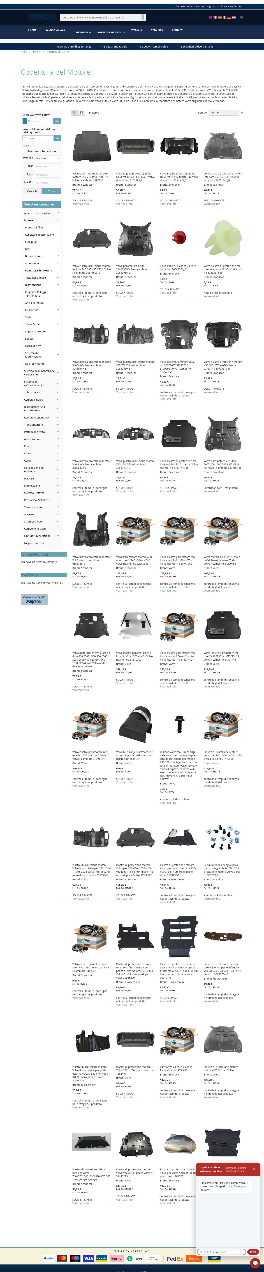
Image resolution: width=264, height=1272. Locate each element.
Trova (51, 191)
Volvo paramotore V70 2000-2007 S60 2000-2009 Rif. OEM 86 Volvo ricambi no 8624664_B (222, 464)
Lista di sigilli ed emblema (34, 469)
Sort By (202, 112)
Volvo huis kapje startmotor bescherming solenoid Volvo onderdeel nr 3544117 (135, 755)
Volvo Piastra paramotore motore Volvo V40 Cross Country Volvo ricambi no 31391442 (178, 656)
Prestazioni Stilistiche (37, 500)
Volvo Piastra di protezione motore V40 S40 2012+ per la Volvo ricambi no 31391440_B (179, 464)
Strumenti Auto (33, 521)
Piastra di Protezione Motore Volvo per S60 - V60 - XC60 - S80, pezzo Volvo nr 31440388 (223, 755)
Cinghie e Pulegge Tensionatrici (36, 293)
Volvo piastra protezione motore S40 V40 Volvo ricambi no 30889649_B (91, 365)
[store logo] (42, 17)
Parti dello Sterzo (34, 432)
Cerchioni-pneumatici (37, 417)
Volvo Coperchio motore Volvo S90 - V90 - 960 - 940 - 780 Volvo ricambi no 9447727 (91, 967)
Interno (28, 453)
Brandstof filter (34, 227)
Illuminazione (32, 485)
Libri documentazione (37, 536)
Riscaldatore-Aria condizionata (34, 408)
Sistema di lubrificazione (33, 354)
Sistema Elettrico (34, 493)
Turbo (28, 317)
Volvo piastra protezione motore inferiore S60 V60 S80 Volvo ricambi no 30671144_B (223, 177)
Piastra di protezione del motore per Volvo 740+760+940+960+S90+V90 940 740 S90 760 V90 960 (91, 1174)
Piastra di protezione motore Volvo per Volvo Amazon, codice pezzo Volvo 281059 (179, 1173)
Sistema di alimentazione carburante (39, 372)
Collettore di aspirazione (40, 234)
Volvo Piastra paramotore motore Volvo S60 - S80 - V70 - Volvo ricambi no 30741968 (178, 560)
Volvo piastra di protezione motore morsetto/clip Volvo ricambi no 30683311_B (223, 269)
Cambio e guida (33, 399)
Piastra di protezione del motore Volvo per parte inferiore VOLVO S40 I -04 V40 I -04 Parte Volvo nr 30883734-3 (222, 969)
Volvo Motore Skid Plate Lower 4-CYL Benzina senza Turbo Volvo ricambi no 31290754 (222, 560)
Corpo (27, 460)
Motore (37, 51)
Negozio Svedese (34, 543)
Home (24, 51)
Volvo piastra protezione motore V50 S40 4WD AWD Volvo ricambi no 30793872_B (223, 365)
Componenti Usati (35, 528)
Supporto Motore (35, 331)
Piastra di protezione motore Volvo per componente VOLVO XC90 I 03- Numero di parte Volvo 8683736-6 (178, 870)
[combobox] (103, 17)
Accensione (32, 263)
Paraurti (29, 478)
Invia (253, 1252)
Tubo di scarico (33, 392)
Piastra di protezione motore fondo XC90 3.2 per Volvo (221, 1068)
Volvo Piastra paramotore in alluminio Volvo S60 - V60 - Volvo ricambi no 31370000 (134, 656)
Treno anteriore (33, 424)
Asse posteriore (33, 439)
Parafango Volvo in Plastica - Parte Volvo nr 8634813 (177, 1068)
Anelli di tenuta (34, 302)
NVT (27, 249)
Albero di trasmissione (37, 213)
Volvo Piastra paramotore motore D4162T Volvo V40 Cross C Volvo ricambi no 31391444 (90, 755)
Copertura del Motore (38, 270)
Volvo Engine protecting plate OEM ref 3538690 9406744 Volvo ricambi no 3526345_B (179, 177)
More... (26, 145)
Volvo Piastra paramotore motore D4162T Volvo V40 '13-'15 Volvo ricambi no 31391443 (221, 656)
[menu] (132, 32)
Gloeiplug (31, 241)
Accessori (30, 514)
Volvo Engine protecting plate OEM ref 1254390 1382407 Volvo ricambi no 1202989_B (135, 177)
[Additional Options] (34, 599)
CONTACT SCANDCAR (182, 17)
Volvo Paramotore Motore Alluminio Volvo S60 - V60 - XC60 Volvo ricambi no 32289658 (134, 560)
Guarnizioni (32, 310)
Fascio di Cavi (33, 345)
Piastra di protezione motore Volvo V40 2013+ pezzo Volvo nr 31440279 (135, 1173)
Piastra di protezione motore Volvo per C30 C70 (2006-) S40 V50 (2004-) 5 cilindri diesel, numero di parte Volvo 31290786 (135, 870)
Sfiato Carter (32, 324)
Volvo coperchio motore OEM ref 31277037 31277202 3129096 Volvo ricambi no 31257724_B (177, 367)
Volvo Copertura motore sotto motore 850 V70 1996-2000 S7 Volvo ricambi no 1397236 (90, 177)
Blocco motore (33, 256)
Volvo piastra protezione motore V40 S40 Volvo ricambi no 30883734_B (135, 464)
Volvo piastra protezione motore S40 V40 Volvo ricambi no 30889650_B (135, 365)
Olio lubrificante (35, 363)
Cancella (32, 191)
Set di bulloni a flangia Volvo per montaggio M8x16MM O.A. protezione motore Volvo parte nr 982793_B (222, 870)
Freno (27, 446)
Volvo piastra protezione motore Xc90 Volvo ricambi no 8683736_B (91, 560)
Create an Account (232, 6)
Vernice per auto (34, 507)
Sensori (29, 338)
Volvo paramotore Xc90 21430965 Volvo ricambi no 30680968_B (132, 269)
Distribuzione (33, 285)
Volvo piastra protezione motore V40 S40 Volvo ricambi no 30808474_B (91, 464)
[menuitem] (32, 30)
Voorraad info (80, 203)
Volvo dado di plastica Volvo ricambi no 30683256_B (178, 267)
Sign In (211, 6)
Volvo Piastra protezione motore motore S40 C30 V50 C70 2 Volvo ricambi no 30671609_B (91, 269)
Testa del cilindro (35, 277)
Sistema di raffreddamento (33, 383)
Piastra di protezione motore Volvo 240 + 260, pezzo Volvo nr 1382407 (134, 1070)
